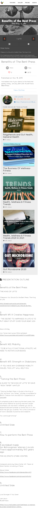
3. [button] (1, 342)
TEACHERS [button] (12, 2)
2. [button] (1, 312)
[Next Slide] (33, 39)
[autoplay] (28, 44)
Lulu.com (3, 397)
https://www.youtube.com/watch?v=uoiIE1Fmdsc (17, 335)
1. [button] (0, 285)
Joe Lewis (18, 97)
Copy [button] (29, 68)
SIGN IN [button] (34, 2)
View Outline (19, 90)
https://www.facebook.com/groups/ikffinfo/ (15, 476)
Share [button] (11, 68)
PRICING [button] (27, 2)
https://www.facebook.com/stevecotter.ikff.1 (15, 472)
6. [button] (1, 422)
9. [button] (1, 483)
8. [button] (1, 442)
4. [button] (1, 359)
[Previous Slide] (4, 39)
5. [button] (1, 376)
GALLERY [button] (20, 2)
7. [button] (1, 432)
